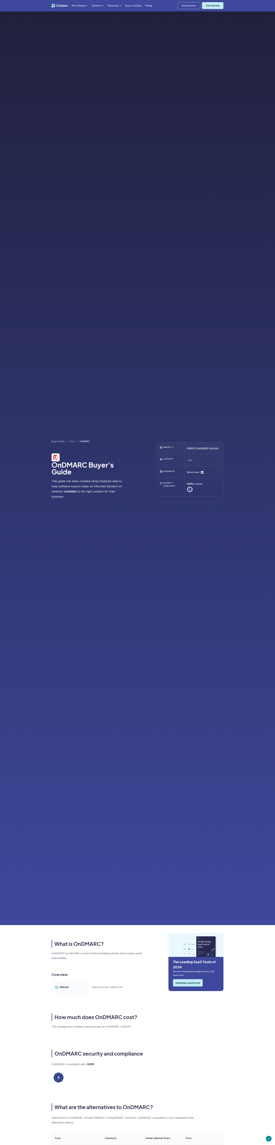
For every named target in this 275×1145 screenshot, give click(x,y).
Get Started (212, 5)
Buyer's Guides (133, 5)
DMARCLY (191, 448)
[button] (80, 5)
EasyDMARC (203, 448)
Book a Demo (189, 5)
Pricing (148, 5)
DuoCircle (213, 448)
